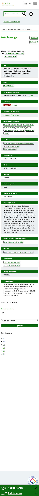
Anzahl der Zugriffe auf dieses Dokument (19, 252)
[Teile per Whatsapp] (4, 344)
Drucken (5, 302)
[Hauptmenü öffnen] (35, 3)
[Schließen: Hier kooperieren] (35, 488)
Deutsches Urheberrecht (11, 115)
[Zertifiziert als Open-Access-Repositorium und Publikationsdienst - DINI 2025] (33, 481)
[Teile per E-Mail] (4, 351)
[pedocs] (8, 4)
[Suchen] (24, 14)
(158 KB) (14, 105)
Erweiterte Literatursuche (12, 22)
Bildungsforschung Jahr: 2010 (13, 242)
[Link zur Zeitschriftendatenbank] (31, 95)
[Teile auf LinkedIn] (4, 348)
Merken (14, 302)
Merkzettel (34, 38)
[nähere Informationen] (31, 14)
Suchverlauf (34, 42)
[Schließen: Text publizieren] (35, 493)
